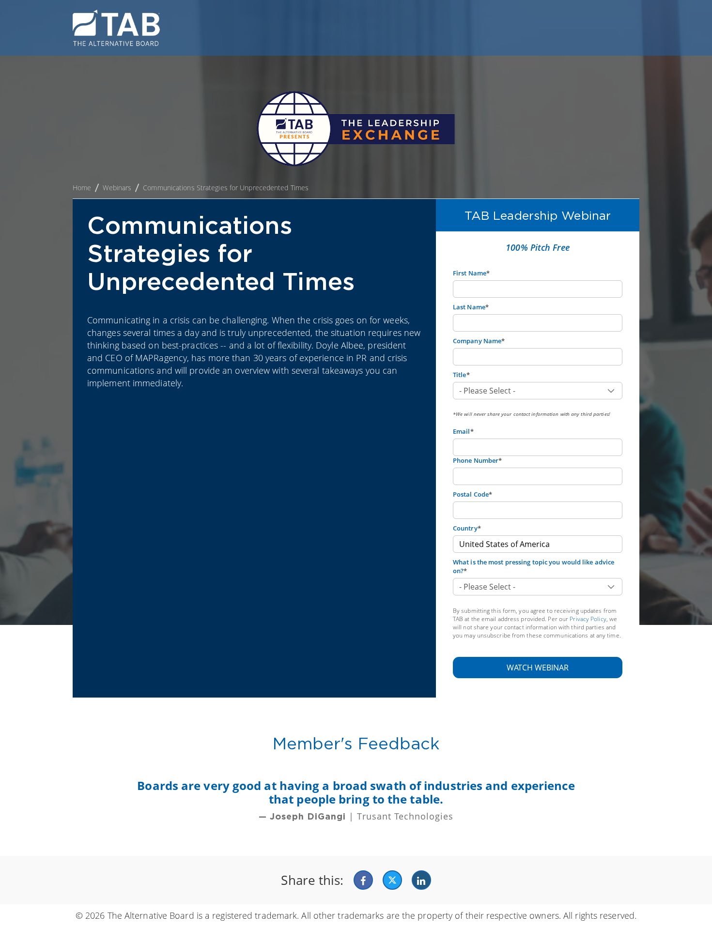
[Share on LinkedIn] (421, 880)
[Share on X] (392, 880)
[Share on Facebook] (363, 880)
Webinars (117, 187)
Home (82, 187)
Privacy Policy (588, 619)
